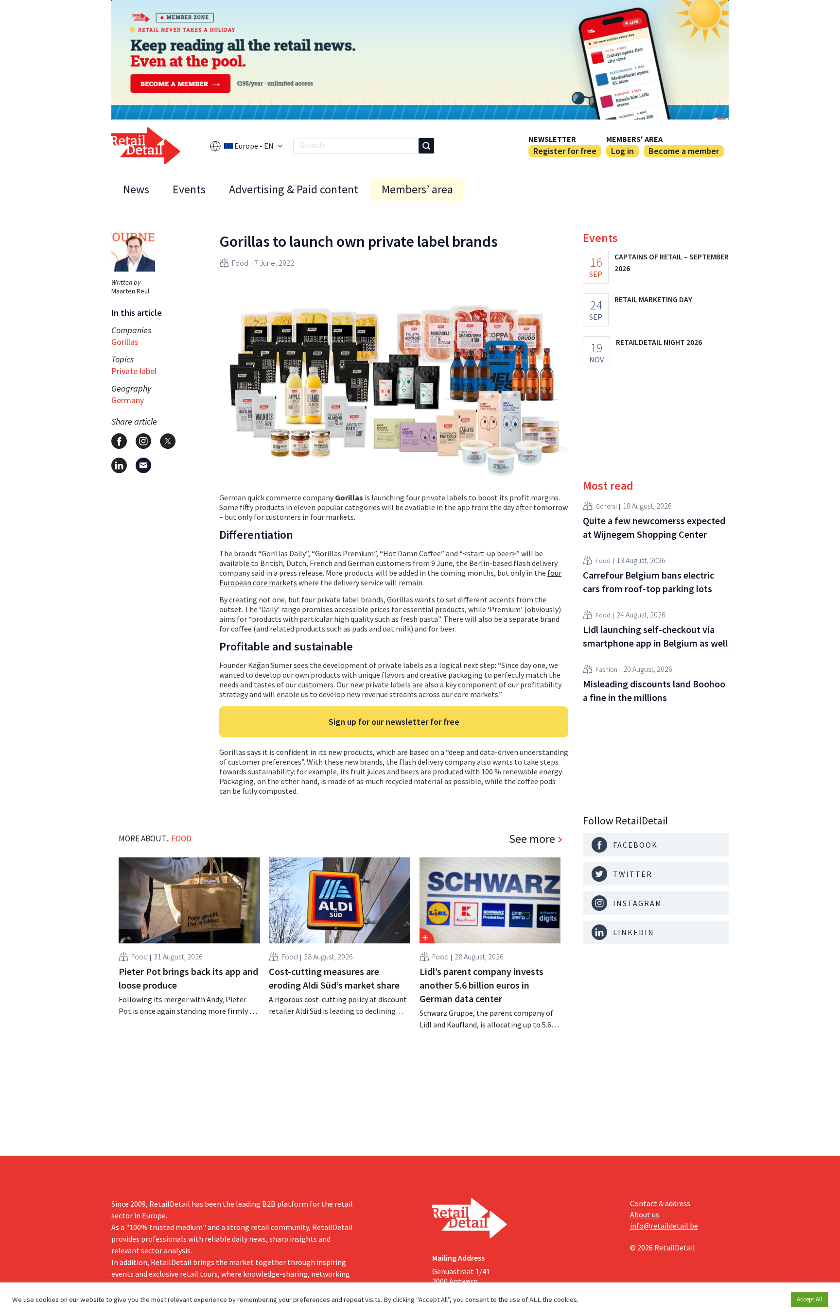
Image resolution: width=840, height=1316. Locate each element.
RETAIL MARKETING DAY (653, 299)
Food (240, 263)
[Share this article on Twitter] (167, 441)
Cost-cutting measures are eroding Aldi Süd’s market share (334, 978)
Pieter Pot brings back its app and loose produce (188, 978)
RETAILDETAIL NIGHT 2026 (659, 342)
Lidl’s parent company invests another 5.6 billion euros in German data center (481, 985)
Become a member (683, 150)
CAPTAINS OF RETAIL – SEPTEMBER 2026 (671, 262)
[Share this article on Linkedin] (119, 465)
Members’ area (417, 189)
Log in (622, 150)
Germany (127, 400)
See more (532, 839)
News (136, 189)
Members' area (634, 139)
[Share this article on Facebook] (119, 441)
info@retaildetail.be (664, 1226)
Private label (134, 370)
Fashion (606, 669)
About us (644, 1214)
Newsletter (552, 139)
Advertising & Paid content (293, 189)
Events (189, 189)
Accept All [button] (809, 1299)
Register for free (564, 150)
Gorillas (125, 341)
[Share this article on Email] (143, 465)
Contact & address (660, 1203)
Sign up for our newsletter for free (394, 721)
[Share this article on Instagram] (143, 441)
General (606, 505)
